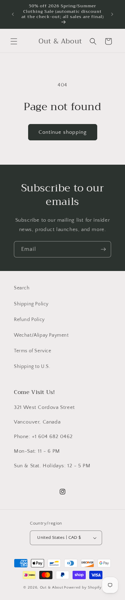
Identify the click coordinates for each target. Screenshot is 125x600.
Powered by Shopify (83, 587)
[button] (14, 41)
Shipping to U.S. (32, 366)
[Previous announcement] (12, 14)
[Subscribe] (103, 249)
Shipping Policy (31, 304)
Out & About (51, 587)
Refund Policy (29, 319)
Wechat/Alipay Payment (41, 335)
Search (22, 288)
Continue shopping (63, 132)
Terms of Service (32, 351)
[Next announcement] (112, 14)
